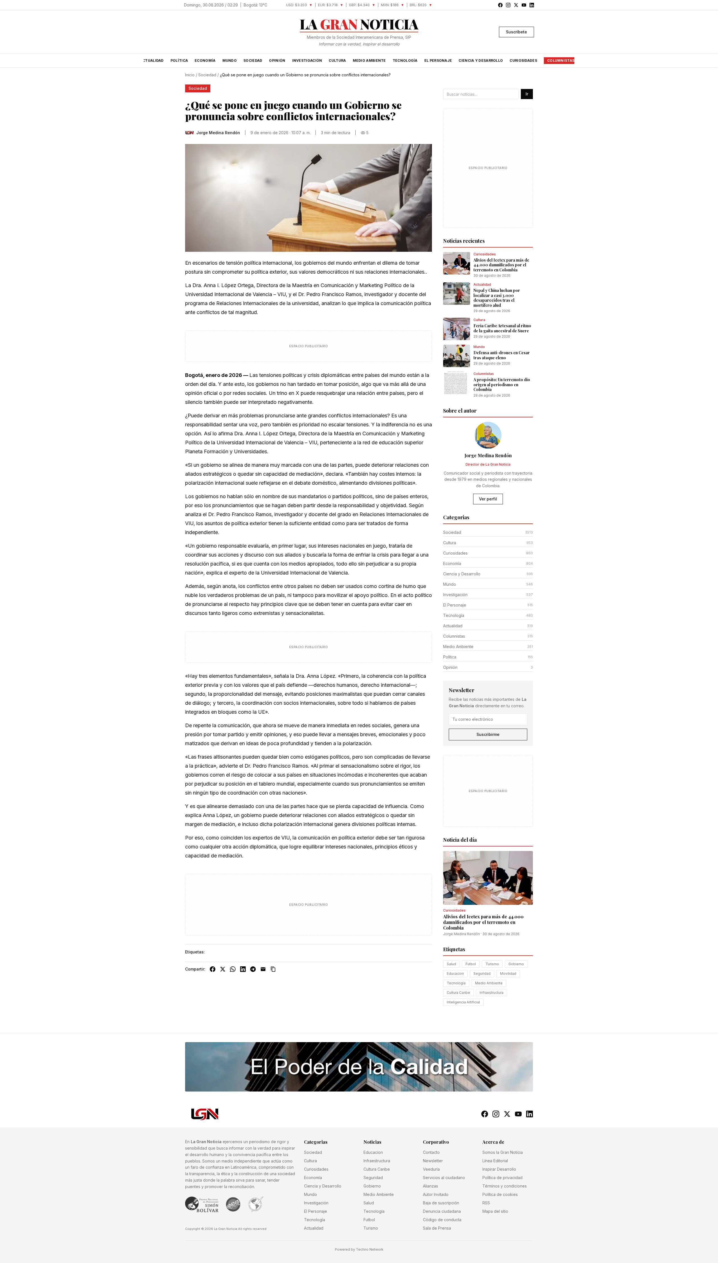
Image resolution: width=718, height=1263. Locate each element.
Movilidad (508, 973)
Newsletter (433, 1160)
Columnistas (560, 60)
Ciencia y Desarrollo (481, 60)
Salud (451, 964)
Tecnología (405, 60)
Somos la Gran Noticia (502, 1152)
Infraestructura (491, 992)
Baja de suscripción (441, 1202)
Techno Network (369, 1249)
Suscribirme (488, 734)
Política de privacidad (502, 1177)
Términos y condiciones (504, 1186)
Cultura (337, 60)
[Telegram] (253, 969)
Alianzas (430, 1186)
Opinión (277, 60)
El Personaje (438, 60)
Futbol (471, 964)
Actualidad (152, 60)
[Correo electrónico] (263, 969)
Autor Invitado (435, 1194)
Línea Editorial (495, 1160)
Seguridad (482, 973)
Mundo (229, 60)
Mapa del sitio (495, 1211)
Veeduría (431, 1169)
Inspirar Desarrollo (499, 1169)
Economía (205, 60)
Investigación (307, 60)
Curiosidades (523, 60)
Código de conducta (442, 1219)
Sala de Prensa (437, 1228)
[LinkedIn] (243, 969)
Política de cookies (500, 1194)
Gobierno (516, 964)
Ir (527, 93)
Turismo (492, 964)
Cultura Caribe (458, 992)
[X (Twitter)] (222, 969)
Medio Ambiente (369, 60)
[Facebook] (212, 969)
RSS (486, 1202)
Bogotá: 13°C (255, 5)
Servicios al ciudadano (444, 1177)
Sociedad (252, 60)
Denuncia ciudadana (442, 1211)
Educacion (455, 973)
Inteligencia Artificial (463, 1002)
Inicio (190, 74)
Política (179, 60)
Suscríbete (516, 31)
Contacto (431, 1152)
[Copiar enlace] (273, 969)
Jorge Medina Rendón (461, 934)
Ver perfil (488, 498)
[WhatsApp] (233, 969)
